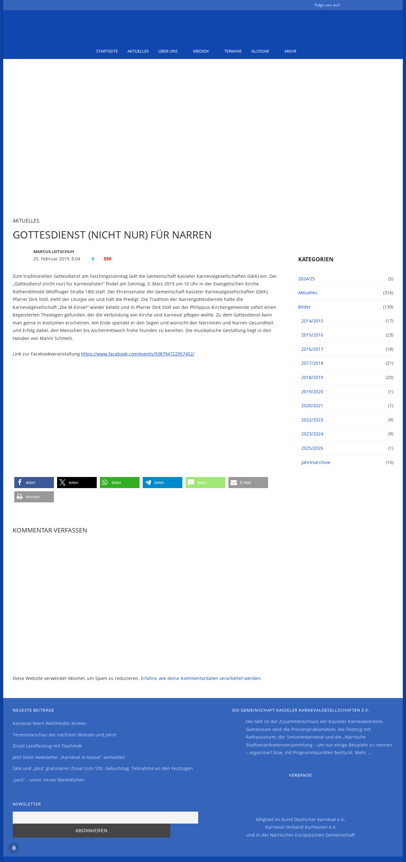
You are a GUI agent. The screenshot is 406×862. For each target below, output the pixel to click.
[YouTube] (369, 6)
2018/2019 (312, 377)
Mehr (290, 51)
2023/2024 (312, 434)
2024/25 (306, 279)
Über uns (168, 51)
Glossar (260, 51)
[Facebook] (348, 6)
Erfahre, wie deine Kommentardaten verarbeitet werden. (201, 678)
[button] (34, 482)
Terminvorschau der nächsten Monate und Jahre (64, 735)
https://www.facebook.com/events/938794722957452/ (137, 354)
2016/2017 (312, 349)
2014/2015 (312, 321)
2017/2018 (312, 363)
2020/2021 (312, 405)
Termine (233, 51)
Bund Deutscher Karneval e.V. (312, 819)
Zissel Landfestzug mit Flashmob (47, 746)
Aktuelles (138, 51)
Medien (201, 51)
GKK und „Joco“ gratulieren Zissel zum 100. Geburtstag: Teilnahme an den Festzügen (103, 768)
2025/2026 (312, 448)
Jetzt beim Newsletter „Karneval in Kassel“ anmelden (69, 757)
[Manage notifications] (14, 848)
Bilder (304, 307)
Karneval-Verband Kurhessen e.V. (300, 827)
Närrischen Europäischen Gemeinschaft (312, 835)
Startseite (107, 51)
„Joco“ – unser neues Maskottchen (49, 780)
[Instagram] (379, 6)
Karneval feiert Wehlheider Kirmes (49, 723)
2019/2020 (312, 392)
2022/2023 (312, 420)
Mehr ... (363, 752)
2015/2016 (312, 335)
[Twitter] (359, 6)
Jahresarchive (315, 462)
